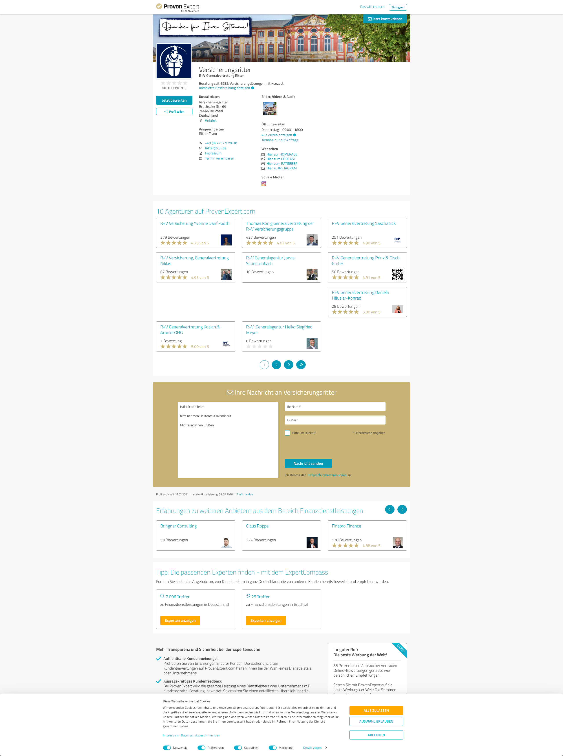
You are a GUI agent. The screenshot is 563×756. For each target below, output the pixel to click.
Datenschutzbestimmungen (200, 735)
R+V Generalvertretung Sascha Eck (364, 223)
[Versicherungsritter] (174, 61)
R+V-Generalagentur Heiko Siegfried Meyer (279, 329)
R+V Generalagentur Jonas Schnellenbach (270, 260)
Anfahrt (211, 120)
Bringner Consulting (178, 526)
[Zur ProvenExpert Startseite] (177, 8)
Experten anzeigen (180, 620)
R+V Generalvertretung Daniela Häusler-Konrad (360, 295)
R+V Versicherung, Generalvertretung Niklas (194, 260)
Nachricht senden (308, 463)
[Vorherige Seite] (390, 509)
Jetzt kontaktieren (387, 19)
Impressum (171, 735)
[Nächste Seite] (288, 364)
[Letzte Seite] (301, 364)
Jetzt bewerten (174, 100)
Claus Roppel (257, 526)
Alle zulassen (376, 710)
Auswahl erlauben (376, 721)
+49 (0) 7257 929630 (221, 143)
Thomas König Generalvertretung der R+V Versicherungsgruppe (280, 226)
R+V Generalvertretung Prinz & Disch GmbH (366, 260)
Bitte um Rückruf (304, 432)
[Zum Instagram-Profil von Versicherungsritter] (264, 185)
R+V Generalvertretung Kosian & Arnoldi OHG (190, 329)
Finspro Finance (346, 526)
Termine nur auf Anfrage (279, 139)
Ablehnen (376, 735)
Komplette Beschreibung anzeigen (224, 87)
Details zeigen (312, 748)
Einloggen (397, 7)
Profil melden (245, 494)
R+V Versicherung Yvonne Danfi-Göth (194, 223)
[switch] (201, 747)
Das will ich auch (372, 6)
